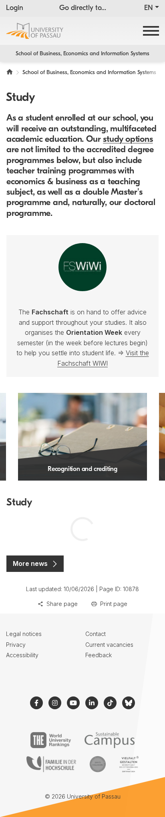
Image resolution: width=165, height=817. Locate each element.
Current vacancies (109, 644)
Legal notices (24, 633)
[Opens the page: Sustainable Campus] (110, 740)
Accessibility (22, 655)
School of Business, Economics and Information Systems (82, 54)
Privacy (16, 644)
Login (14, 8)
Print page (113, 603)
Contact (95, 633)
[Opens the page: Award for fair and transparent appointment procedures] (98, 764)
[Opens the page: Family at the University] (51, 764)
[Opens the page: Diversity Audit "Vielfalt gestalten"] (128, 764)
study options (128, 139)
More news (30, 563)
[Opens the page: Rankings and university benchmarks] (50, 740)
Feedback (98, 655)
